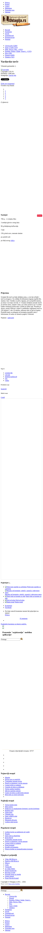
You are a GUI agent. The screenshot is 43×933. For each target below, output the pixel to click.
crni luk (7, 375)
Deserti (11, 898)
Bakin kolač (19, 602)
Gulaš (3, 397)
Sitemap (7, 12)
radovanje (11, 318)
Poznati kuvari (10, 37)
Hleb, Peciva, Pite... (15, 902)
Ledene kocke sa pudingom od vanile (17, 832)
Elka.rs (7, 863)
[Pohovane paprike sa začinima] (16, 587)
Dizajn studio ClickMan (14, 884)
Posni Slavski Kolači (12, 878)
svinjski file (9, 373)
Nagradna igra (9, 10)
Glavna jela (12, 75)
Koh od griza (20, 600)
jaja (6, 378)
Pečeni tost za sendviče (12, 779)
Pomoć (7, 4)
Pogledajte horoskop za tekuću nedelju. (14, 624)
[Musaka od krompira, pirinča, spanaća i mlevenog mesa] (23, 592)
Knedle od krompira (11, 847)
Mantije (7, 777)
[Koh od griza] (10, 600)
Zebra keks (8, 812)
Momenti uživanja (11, 820)
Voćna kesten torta (11, 805)
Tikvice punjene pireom (13, 791)
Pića (10, 904)
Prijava (7, 2)
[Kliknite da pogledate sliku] (5, 70)
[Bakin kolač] (10, 602)
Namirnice (8, 32)
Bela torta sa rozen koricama (14, 795)
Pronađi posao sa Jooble (13, 874)
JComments (23, 618)
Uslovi (7, 6)
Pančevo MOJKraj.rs (12, 861)
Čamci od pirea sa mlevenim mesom (17, 793)
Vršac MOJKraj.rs (11, 859)
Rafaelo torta (9, 810)
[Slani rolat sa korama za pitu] (15, 596)
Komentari (8, 606)
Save (40, 215)
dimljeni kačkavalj (11, 377)
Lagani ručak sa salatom (13, 785)
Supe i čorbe (13, 906)
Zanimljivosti (9, 35)
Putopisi (7, 39)
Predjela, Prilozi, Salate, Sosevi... (20, 900)
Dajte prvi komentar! (8, 84)
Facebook (8, 607)
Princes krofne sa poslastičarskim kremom (19, 849)
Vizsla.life (8, 867)
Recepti (7, 30)
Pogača (7, 834)
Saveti (7, 34)
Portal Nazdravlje (10, 871)
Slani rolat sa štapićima (12, 836)
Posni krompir (9, 845)
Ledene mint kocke (11, 822)
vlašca (12, 240)
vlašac (7, 380)
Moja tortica (9, 807)
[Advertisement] (9, 135)
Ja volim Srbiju (10, 869)
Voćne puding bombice (12, 789)
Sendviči (4, 389)
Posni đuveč (9, 838)
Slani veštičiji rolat (11, 816)
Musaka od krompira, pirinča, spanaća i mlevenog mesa (23, 594)
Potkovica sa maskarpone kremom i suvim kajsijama (22, 808)
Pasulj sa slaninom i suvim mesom (16, 783)
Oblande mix (9, 814)
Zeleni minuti (9, 876)
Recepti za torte (10, 872)
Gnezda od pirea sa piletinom (14, 787)
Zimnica (12, 908)
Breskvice (8, 818)
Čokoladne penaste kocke (13, 781)
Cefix (7, 865)
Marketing (8, 8)
